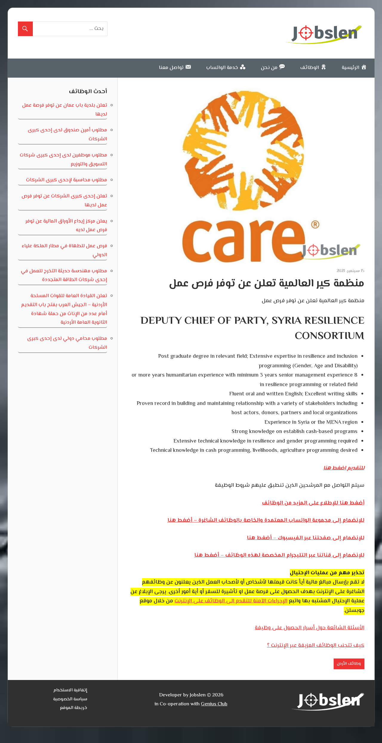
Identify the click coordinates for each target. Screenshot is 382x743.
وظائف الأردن (349, 664)
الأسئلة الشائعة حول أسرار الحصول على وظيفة (309, 628)
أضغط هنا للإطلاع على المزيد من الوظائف (313, 503)
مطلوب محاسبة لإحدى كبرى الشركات (66, 180)
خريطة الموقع (73, 707)
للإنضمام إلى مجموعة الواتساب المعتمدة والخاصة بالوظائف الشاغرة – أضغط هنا (265, 520)
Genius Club (214, 704)
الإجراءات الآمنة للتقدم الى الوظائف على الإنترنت (231, 601)
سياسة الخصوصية (70, 699)
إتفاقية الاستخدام (70, 690)
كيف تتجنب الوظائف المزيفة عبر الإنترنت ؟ (315, 645)
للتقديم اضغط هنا (343, 468)
